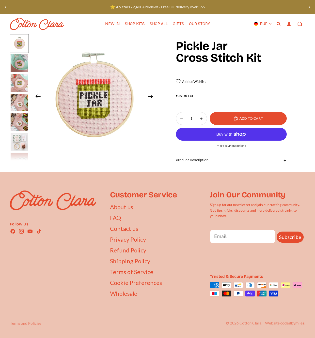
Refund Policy (128, 250)
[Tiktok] (39, 231)
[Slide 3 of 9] (19, 83)
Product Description (192, 160)
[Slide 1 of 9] (19, 43)
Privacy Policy (128, 239)
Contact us (124, 228)
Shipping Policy (130, 261)
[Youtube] (30, 231)
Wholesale (123, 293)
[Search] (278, 23)
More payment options (231, 145)
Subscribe (290, 237)
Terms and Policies (25, 323)
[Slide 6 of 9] (19, 142)
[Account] (289, 23)
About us (121, 206)
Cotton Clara (250, 323)
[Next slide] (309, 6)
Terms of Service (131, 271)
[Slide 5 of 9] (19, 122)
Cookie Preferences (136, 282)
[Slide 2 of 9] (19, 63)
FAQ (115, 217)
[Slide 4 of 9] (19, 102)
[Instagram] (21, 231)
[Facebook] (13, 231)
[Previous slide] (5, 6)
